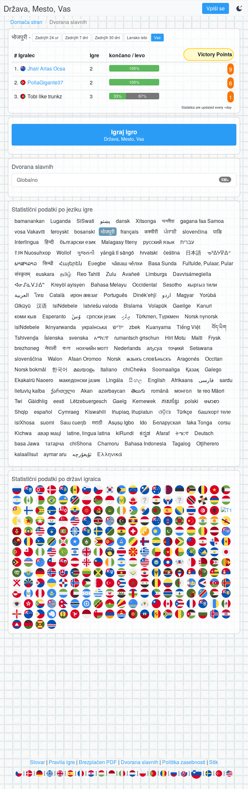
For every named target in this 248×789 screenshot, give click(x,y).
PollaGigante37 (45, 82)
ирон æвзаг (84, 295)
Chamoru (108, 443)
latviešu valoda (100, 305)
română (160, 390)
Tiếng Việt (188, 327)
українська (94, 327)
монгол (182, 390)
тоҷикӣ (176, 348)
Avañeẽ (131, 274)
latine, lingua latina (88, 433)
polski (191, 401)
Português (115, 295)
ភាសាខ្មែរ (170, 401)
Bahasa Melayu (109, 284)
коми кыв (25, 316)
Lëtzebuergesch (88, 401)
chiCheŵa (134, 369)
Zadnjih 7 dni (76, 37)
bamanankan (30, 221)
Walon (55, 358)
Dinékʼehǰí (144, 295)
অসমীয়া (168, 221)
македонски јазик (79, 380)
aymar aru (55, 454)
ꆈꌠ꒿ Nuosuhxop (33, 252)
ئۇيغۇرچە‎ (81, 454)
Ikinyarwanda (60, 327)
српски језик (101, 316)
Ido (143, 422)
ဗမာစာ (211, 401)
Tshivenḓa (26, 337)
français (129, 231)
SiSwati (85, 221)
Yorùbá (208, 295)
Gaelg (120, 401)
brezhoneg (27, 348)
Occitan (213, 358)
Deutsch (203, 433)
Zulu (111, 274)
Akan (87, 390)
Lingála (114, 380)
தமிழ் (65, 274)
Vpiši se (215, 8)
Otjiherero (207, 443)
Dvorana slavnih (139, 762)
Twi (18, 401)
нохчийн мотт (92, 348)
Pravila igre (62, 762)
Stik (213, 762)
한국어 (59, 369)
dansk (123, 221)
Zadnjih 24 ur (46, 37)
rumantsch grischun (136, 337)
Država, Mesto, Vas (37, 8)
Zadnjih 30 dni (107, 37)
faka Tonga (199, 422)
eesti (58, 401)
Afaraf (163, 433)
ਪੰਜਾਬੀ (170, 231)
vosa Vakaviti (30, 231)
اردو (166, 295)
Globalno (123, 179)
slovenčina (194, 231)
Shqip (21, 411)
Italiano (108, 369)
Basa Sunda (162, 263)
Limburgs (156, 274)
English (156, 380)
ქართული (63, 390)
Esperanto (54, 316)
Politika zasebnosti (183, 762)
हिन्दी (49, 242)
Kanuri (204, 305)
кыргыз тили (202, 284)
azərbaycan (111, 390)
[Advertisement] (124, 698)
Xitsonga (146, 221)
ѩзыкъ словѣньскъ (149, 358)
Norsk (114, 358)
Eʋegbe (97, 263)
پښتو (105, 221)
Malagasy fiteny (119, 242)
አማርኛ (101, 337)
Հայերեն (70, 263)
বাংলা (66, 348)
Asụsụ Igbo (121, 422)
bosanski (84, 231)
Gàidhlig (37, 401)
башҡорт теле (214, 411)
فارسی (206, 380)
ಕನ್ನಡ (145, 433)
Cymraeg (68, 411)
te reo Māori (210, 390)
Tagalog (181, 443)
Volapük (157, 305)
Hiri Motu (175, 337)
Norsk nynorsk (201, 316)
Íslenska (53, 337)
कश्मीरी (151, 231)
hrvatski (149, 252)
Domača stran (26, 22)
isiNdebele (65, 305)
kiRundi (125, 433)
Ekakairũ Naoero (34, 380)
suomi (47, 422)
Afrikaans (182, 380)
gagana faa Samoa (202, 221)
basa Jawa (27, 443)
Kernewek (144, 401)
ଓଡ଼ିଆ (165, 411)
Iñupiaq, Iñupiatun (132, 411)
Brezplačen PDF (98, 762)
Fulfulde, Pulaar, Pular (207, 263)
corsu (224, 422)
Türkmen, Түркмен (157, 316)
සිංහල (135, 380)
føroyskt (59, 231)
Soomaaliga (166, 369)
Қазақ (192, 369)
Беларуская (167, 422)
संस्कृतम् (22, 274)
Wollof (64, 252)
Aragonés (188, 358)
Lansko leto (137, 37)
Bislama (133, 305)
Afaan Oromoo (84, 358)
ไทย (39, 295)
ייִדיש (118, 327)
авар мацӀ (49, 433)
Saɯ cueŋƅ (73, 422)
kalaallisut (26, 454)
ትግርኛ (182, 433)
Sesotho (172, 284)
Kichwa (23, 433)
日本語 (193, 252)
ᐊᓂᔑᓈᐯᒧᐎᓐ (30, 284)
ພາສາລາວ (26, 263)
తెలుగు (138, 390)
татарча (54, 443)
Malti (196, 337)
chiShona (81, 443)
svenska (78, 337)
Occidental (144, 284)
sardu (226, 380)
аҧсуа (154, 348)
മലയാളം (84, 369)
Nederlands (127, 348)
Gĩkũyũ (23, 305)
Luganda (60, 221)
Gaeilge (182, 305)
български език (78, 242)
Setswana (201, 348)
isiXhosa (25, 422)
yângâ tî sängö (117, 252)
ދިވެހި (125, 316)
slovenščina (28, 358)
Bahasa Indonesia (145, 443)
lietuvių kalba (30, 390)
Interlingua (27, 242)
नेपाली (51, 348)
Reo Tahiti (88, 274)
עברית (187, 242)
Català (57, 295)
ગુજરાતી (86, 252)
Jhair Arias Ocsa (46, 68)
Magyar (185, 295)
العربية (22, 295)
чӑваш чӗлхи (127, 263)
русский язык (158, 242)
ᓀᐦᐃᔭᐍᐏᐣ (219, 252)
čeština (171, 252)
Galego (213, 369)
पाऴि (217, 231)
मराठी (97, 422)
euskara (45, 274)
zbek (134, 327)
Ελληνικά (109, 454)
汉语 (41, 305)
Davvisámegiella (192, 274)
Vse (157, 37)
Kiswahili (95, 411)
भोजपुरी (108, 231)
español (43, 411)
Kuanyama (158, 327)
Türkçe (184, 411)
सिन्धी (48, 263)
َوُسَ (76, 316)
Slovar (37, 762)
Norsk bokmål (30, 369)
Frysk (214, 337)
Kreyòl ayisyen (68, 284)
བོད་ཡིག (219, 327)
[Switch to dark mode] (240, 8)
